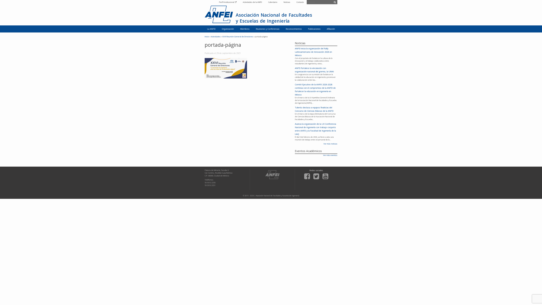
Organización (228, 29)
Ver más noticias (330, 143)
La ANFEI (211, 29)
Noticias (287, 2)
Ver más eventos (330, 155)
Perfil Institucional (226, 2)
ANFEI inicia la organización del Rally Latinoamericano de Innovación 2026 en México (313, 52)
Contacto (300, 2)
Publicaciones (314, 29)
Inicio (207, 36)
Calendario (272, 2)
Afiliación (331, 29)
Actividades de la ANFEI (252, 2)
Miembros (245, 29)
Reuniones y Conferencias (267, 29)
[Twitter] (316, 176)
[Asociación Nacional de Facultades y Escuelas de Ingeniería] (272, 174)
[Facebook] (307, 176)
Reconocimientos (294, 29)
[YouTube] (325, 176)
